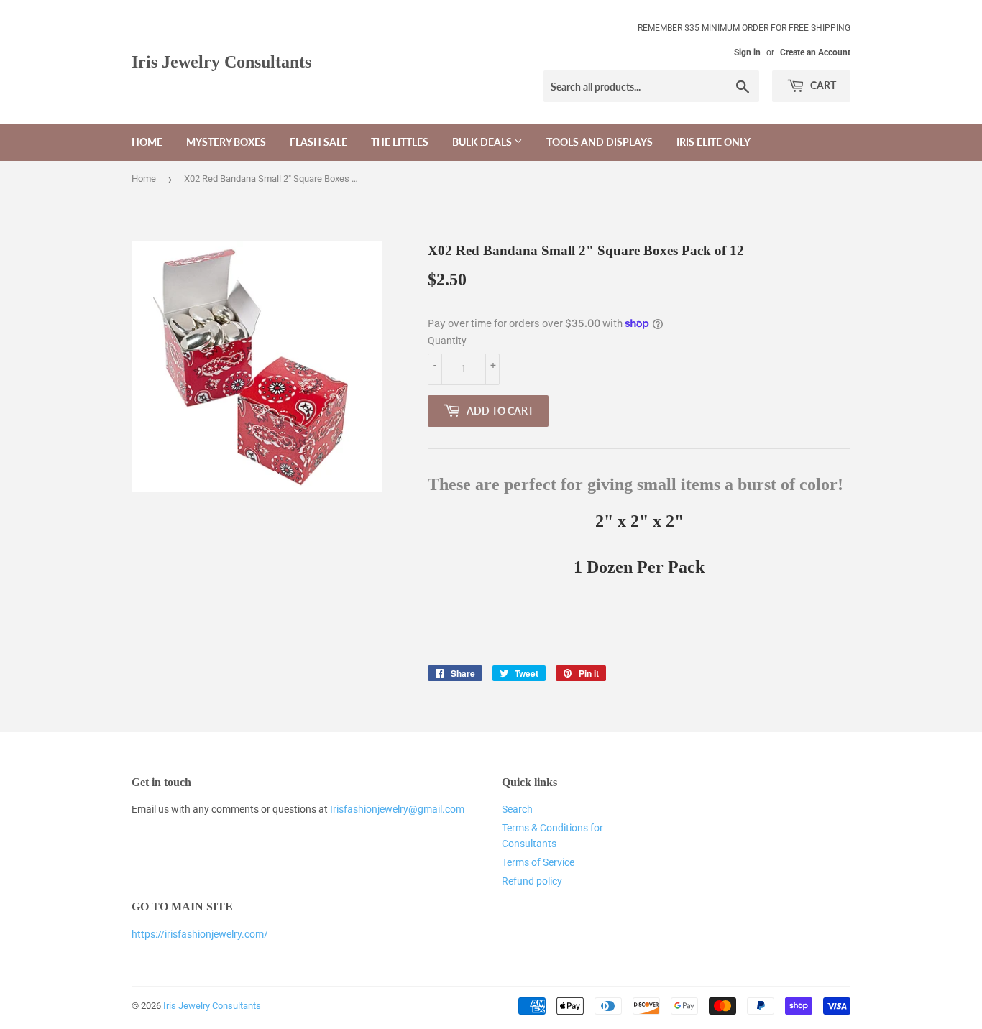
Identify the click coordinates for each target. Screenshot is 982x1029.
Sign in (747, 52)
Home (147, 142)
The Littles (399, 142)
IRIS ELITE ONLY (713, 142)
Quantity (447, 340)
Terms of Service (538, 862)
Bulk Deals (483, 142)
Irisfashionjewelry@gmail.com (397, 809)
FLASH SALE (318, 142)
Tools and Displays (599, 142)
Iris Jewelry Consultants (221, 61)
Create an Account (815, 52)
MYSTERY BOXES (226, 142)
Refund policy (532, 881)
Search (517, 809)
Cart (822, 85)
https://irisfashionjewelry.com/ (200, 934)
